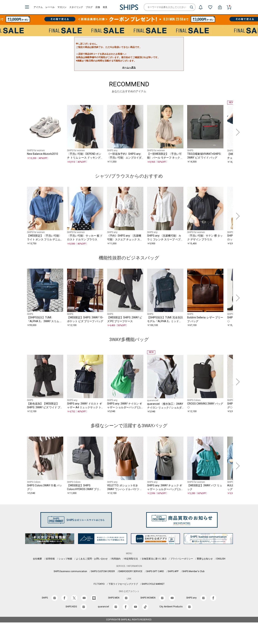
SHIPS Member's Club (193, 571)
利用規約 (116, 558)
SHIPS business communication (70, 571)
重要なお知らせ (205, 558)
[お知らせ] (200, 7)
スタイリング (76, 7)
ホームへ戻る (129, 67)
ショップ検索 (65, 558)
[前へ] (21, 132)
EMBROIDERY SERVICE (130, 571)
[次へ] (237, 132)
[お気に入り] (210, 7)
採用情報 (50, 558)
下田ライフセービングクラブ (123, 584)
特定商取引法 (131, 558)
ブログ (89, 7)
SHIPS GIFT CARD (155, 571)
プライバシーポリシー (181, 558)
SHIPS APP (173, 571)
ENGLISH (220, 558)
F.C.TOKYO (99, 584)
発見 (105, 7)
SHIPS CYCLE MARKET (153, 584)
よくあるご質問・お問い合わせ (92, 558)
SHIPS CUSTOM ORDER (103, 571)
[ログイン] (220, 7)
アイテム (38, 7)
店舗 (97, 7)
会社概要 (37, 558)
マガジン (61, 7)
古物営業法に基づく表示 (154, 558)
